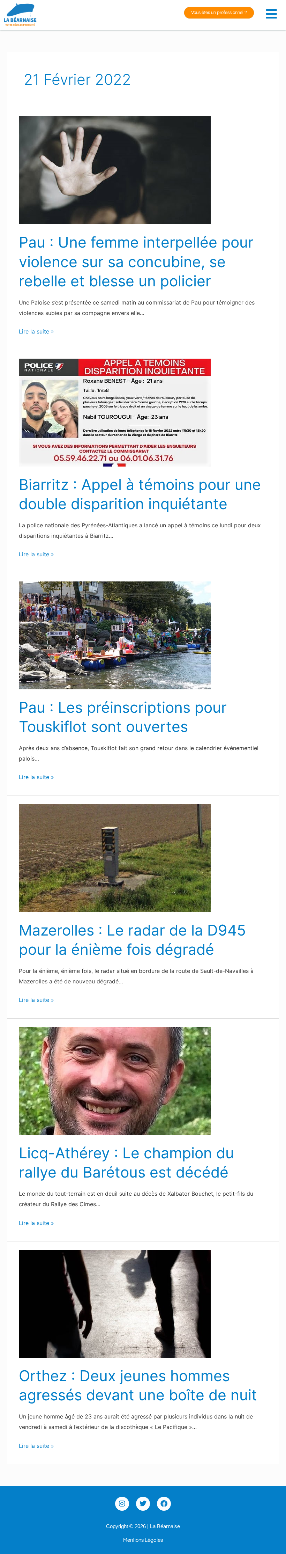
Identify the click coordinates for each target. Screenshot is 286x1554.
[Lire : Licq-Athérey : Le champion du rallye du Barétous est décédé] (115, 1080)
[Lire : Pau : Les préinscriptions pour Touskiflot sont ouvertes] (115, 634)
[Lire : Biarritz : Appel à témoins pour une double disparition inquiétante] (115, 412)
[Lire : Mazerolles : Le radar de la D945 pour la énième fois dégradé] (115, 857)
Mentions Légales (143, 1540)
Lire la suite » (36, 331)
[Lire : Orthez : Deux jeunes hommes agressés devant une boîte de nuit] (115, 1303)
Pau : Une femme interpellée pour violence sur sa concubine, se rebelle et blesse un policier (136, 261)
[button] (273, 11)
